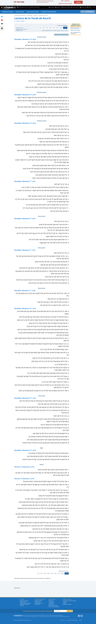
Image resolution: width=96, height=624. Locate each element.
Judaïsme (56, 616)
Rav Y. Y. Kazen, (38, 616)
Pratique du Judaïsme (7, 12)
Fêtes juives (51, 600)
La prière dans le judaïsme (54, 606)
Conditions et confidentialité (72, 620)
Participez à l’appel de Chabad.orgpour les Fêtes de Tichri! (45, 1)
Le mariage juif (51, 601)
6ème (54, 27)
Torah (52, 616)
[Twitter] (82, 616)
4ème (47, 27)
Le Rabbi (64, 601)
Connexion (52, 7)
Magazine (22, 605)
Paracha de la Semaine (19, 15)
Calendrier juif (37, 601)
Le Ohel (64, 603)
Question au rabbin (66, 7)
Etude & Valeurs (20, 12)
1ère (37, 27)
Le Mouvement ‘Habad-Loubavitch (69, 600)
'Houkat (22, 21)
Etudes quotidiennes (39, 603)
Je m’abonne (37, 604)
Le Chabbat (51, 603)
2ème (40, 27)
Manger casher (51, 604)
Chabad (36, 615)
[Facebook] (79, 616)
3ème (44, 27)
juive (65, 616)
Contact (80, 620)
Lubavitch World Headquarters (58, 615)
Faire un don (83, 7)
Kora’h (35, 15)
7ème (57, 27)
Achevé (65, 27)
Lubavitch (40, 615)
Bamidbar (29, 15)
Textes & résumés (43, 15)
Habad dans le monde (67, 604)
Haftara (61, 27)
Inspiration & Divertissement (48, 12)
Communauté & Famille (33, 12)
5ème (50, 27)
